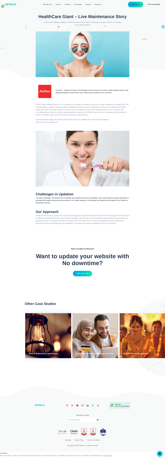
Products (88, 4)
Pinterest (77, 405)
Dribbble (72, 405)
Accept (2, 453)
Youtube (82, 405)
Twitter (98, 405)
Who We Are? (47, 4)
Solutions (67, 4)
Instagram (67, 405)
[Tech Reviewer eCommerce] (84, 432)
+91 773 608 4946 (153, 4)
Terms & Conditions (93, 440)
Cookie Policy (107, 455)
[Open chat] (159, 453)
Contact (135, 4)
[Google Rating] (62, 432)
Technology (78, 4)
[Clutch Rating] (74, 432)
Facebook (93, 405)
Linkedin (87, 405)
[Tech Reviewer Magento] (93, 432)
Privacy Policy (79, 440)
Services (58, 4)
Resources (98, 4)
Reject (5, 453)
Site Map (68, 440)
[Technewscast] (103, 432)
